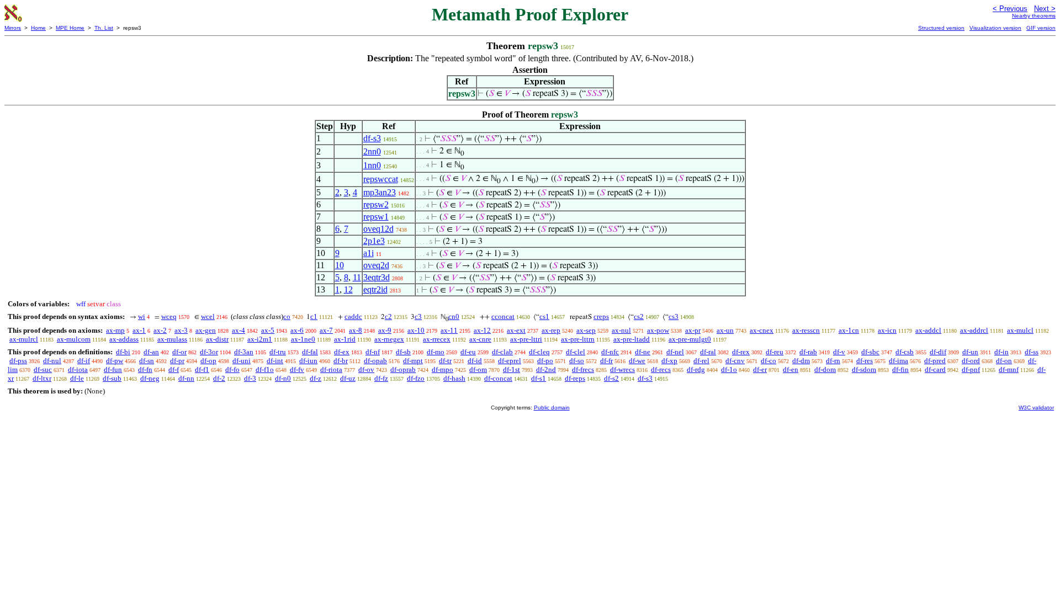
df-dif (938, 352)
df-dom (825, 369)
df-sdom (864, 369)
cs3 (674, 316)
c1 (313, 316)
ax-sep (586, 330)
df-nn (186, 378)
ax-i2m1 (259, 339)
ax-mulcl (1020, 330)
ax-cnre (480, 339)
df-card (935, 369)
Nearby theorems (1034, 16)
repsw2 (376, 204)
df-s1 (538, 378)
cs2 (639, 316)
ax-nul (621, 330)
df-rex (741, 352)
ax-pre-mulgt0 (690, 339)
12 (348, 289)
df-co (768, 360)
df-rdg (696, 369)
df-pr (177, 360)
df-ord (971, 360)
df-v (839, 352)
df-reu (774, 352)
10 (339, 265)
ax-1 (139, 330)
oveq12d (378, 228)
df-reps (575, 378)
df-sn (146, 360)
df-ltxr (42, 378)
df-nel (675, 352)
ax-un (725, 330)
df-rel (701, 360)
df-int (275, 360)
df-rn (833, 360)
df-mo (435, 352)
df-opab (375, 360)
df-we (637, 360)
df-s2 (611, 378)
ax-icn (887, 330)
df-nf (372, 352)
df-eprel (509, 360)
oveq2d (376, 265)
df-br (340, 360)
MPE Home (70, 28)
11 (357, 277)
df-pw (114, 360)
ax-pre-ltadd (631, 339)
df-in (1001, 352)
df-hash (454, 378)
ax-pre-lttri (526, 339)
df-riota (331, 369)
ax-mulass (172, 339)
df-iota (78, 369)
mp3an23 (379, 192)
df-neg (150, 378)
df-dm (801, 360)
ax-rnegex (389, 339)
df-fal (310, 352)
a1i (368, 253)
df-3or (209, 352)
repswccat (380, 179)
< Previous (1010, 8)
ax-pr (693, 330)
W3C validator (1036, 408)
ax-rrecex (437, 339)
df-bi (123, 352)
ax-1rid (345, 339)
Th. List (103, 28)
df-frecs (583, 369)
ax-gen (205, 330)
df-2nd (546, 369)
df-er (760, 369)
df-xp (669, 360)
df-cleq (539, 352)
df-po (545, 360)
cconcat (503, 316)
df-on (1004, 360)
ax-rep (551, 330)
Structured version (941, 28)
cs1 (544, 316)
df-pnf (971, 369)
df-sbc (870, 352)
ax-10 (416, 330)
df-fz (381, 378)
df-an (151, 352)
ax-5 (267, 330)
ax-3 (181, 330)
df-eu (468, 352)
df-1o (729, 369)
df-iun (308, 360)
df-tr (445, 360)
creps (601, 316)
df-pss (18, 360)
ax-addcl (928, 330)
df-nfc (610, 352)
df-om (478, 369)
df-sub (112, 378)
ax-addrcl (974, 330)
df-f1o (265, 369)
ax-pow (658, 330)
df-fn (145, 369)
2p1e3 (374, 241)
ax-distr (217, 339)
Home (38, 28)
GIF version (1041, 28)
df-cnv (735, 360)
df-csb (904, 352)
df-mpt (413, 360)
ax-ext (516, 330)
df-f (173, 369)
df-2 (219, 378)
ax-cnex (761, 330)
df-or (179, 352)
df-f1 (202, 369)
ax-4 (238, 330)
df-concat (498, 378)
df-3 (250, 378)
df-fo (232, 369)
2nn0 (372, 151)
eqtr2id (375, 289)
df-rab (808, 352)
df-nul (52, 360)
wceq (169, 316)
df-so (576, 360)
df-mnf (1009, 369)
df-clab (502, 352)
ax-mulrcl (23, 339)
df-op (208, 360)
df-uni (241, 360)
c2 (388, 316)
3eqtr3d (376, 277)
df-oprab (403, 369)
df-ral (708, 352)
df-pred (935, 360)
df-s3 (372, 138)
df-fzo (416, 378)
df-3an (243, 352)
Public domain (552, 408)
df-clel (575, 352)
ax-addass (124, 339)
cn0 (453, 316)
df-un (970, 352)
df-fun (113, 369)
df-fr (606, 360)
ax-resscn (806, 330)
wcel (208, 316)
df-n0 (283, 378)
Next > (1045, 8)
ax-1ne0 (303, 339)
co (286, 316)
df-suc (43, 369)
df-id (475, 360)
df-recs (661, 369)
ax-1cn (849, 330)
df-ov (366, 369)
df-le (77, 378)
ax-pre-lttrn (578, 339)
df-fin (900, 369)
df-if (83, 360)
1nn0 (372, 165)
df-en (790, 369)
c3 (418, 316)
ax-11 (449, 330)
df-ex (341, 352)
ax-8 (355, 330)
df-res (864, 360)
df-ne (642, 352)
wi (141, 316)
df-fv (297, 369)
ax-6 (297, 330)
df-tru (277, 352)
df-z (315, 378)
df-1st (511, 369)
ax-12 (482, 330)
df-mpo (442, 369)
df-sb (403, 352)
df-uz (348, 378)
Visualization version (995, 28)
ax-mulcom (74, 339)
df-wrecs (622, 369)
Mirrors (12, 28)
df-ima (898, 360)
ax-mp (115, 330)
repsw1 (376, 216)
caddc (353, 316)
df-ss (1031, 352)
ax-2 (160, 330)
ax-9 (384, 330)
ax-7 (326, 330)
